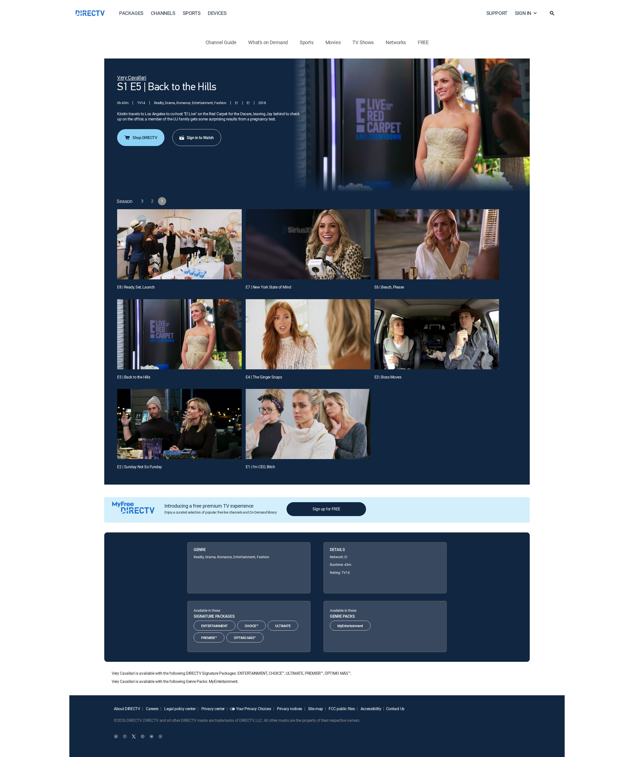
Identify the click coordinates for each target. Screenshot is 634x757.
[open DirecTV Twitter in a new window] (134, 736)
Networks (396, 42)
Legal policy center (179, 708)
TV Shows (363, 42)
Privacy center (212, 708)
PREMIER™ (209, 637)
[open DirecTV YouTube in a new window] (152, 736)
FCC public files (341, 708)
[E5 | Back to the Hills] (179, 334)
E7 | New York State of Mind (268, 287)
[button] (552, 13)
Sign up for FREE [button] (326, 509)
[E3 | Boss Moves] (436, 334)
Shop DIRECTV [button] (144, 137)
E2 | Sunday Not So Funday (139, 466)
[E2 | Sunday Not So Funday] (179, 424)
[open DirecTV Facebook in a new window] (125, 736)
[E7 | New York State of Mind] (308, 244)
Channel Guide (221, 42)
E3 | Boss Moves (387, 377)
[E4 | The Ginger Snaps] (308, 334)
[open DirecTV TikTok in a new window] (160, 736)
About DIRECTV (127, 708)
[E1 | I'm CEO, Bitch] (308, 424)
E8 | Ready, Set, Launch (136, 287)
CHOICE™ (252, 625)
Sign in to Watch (200, 137)
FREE (423, 42)
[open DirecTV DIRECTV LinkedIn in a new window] (116, 736)
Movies (333, 42)
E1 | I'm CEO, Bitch (260, 466)
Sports (307, 42)
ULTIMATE (283, 625)
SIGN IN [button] (523, 13)
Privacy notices (289, 708)
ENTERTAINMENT (214, 625)
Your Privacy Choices (253, 708)
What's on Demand (268, 42)
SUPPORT (496, 13)
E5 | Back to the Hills (133, 377)
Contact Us (395, 708)
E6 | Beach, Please (389, 287)
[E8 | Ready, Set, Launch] (179, 244)
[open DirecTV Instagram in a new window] (143, 736)
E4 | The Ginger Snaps (264, 377)
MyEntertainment (350, 625)
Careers (151, 708)
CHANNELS (163, 13)
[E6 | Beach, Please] (436, 244)
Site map (315, 708)
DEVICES (217, 13)
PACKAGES (131, 13)
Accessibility (370, 708)
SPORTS (192, 13)
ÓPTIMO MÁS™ (245, 637)
